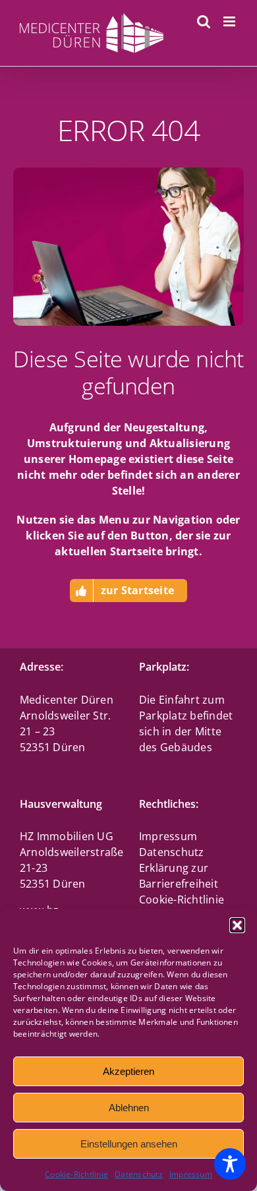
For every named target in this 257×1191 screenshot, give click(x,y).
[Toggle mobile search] (203, 21)
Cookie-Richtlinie (76, 1174)
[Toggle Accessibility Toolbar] (230, 1164)
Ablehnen (129, 1107)
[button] (237, 925)
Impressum (190, 1174)
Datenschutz (139, 1174)
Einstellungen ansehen (128, 1143)
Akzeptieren (128, 1071)
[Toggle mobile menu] (230, 21)
